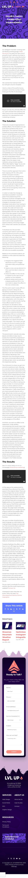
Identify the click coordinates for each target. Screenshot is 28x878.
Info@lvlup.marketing (14, 785)
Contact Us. (11, 588)
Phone (8, 697)
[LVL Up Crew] (14, 777)
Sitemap (14, 866)
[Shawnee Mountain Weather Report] (7, 625)
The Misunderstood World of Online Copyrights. (12, 595)
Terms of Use (19, 864)
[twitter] (11, 858)
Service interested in (13, 716)
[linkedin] (19, 858)
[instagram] (14, 858)
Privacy (11, 864)
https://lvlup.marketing (17, 467)
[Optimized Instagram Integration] (21, 625)
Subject (8, 725)
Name (8, 687)
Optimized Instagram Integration (21, 634)
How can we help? (12, 735)
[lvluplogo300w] (8, 6)
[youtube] (16, 858)
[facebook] (8, 858)
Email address (11, 706)
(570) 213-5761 (16, 787)
